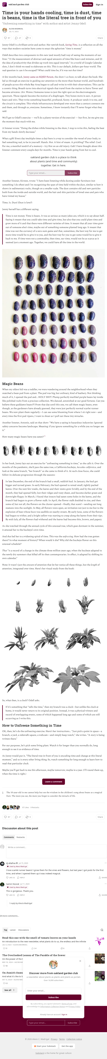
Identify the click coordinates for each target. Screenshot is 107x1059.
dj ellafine (10, 863)
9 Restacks (35, 807)
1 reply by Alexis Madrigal (20, 903)
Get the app (67, 1046)
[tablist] (14, 837)
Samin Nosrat (12, 883)
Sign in (99, 4)
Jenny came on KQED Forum (38, 77)
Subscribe (87, 4)
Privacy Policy (74, 1006)
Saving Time (71, 45)
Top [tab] (5, 930)
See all (7, 990)
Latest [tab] (13, 930)
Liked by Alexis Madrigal (18, 866)
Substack (40, 1053)
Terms (62, 1039)
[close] (80, 961)
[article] (53, 943)
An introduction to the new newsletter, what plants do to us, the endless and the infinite (44, 941)
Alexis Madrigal (16, 29)
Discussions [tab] (23, 930)
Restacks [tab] (21, 837)
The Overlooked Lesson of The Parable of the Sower (33, 955)
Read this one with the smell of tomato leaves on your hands (39, 937)
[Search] (102, 930)
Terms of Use (67, 1003)
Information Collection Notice (52, 1006)
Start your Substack (46, 1046)
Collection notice (74, 1039)
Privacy (54, 1039)
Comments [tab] (9, 837)
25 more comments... (9, 916)
